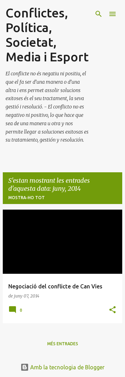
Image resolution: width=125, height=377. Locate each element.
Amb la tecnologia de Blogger (67, 367)
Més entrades (62, 343)
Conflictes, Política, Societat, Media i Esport (47, 35)
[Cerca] (98, 14)
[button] (112, 310)
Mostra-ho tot (26, 197)
